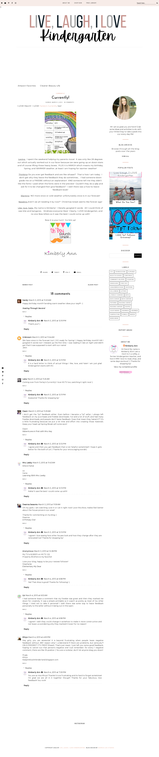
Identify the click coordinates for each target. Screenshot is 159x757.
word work (114, 318)
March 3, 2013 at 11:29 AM (39, 411)
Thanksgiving (121, 271)
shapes (127, 306)
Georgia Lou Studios (106, 748)
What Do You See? (125, 202)
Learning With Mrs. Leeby (34, 476)
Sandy (25, 300)
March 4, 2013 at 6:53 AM (36, 595)
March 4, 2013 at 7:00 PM (55, 672)
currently (60, 93)
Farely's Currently (48, 106)
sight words (115, 310)
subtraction (115, 314)
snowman (125, 310)
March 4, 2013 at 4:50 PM (39, 637)
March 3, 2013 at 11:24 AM (43, 337)
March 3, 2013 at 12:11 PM (55, 360)
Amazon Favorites (27, 86)
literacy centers (116, 295)
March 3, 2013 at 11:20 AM (40, 300)
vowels (125, 314)
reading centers (116, 306)
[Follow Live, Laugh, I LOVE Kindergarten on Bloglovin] (125, 373)
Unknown (26, 337)
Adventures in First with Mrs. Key (37, 431)
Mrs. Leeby (27, 463)
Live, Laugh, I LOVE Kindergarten (72, 748)
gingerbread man (116, 287)
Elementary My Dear (31, 566)
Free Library (91, 3)
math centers (127, 299)
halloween (114, 291)
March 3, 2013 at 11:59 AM (49, 504)
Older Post (93, 285)
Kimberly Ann (34, 321)
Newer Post (27, 285)
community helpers (117, 279)
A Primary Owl (28, 520)
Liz (23, 595)
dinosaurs (114, 283)
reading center (125, 303)
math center (114, 299)
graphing (129, 287)
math (127, 295)
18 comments (69, 102)
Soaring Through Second (33, 308)
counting (130, 279)
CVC (111, 271)
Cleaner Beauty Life (50, 86)
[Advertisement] (79, 65)
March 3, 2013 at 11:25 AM (38, 379)
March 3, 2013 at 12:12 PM (55, 444)
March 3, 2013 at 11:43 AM (44, 463)
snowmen (134, 310)
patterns (113, 303)
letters (124, 291)
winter (132, 314)
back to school (116, 275)
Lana (24, 379)
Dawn (25, 411)
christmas (128, 275)
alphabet (131, 271)
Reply (24, 311)
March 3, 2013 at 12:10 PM (55, 321)
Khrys (25, 637)
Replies (28, 317)
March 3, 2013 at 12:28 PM (45, 551)
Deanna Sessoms (30, 504)
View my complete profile (125, 367)
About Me (66, 3)
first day (124, 283)
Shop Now (78, 3)
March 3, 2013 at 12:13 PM (55, 488)
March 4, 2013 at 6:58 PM (55, 579)
